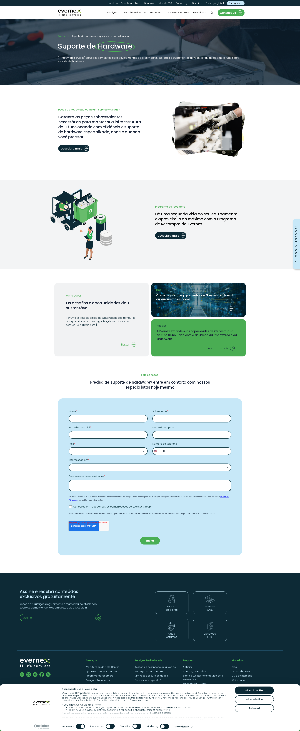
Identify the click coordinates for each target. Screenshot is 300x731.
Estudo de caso (241, 671)
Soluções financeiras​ (98, 680)
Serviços (112, 12)
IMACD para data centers (149, 671)
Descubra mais (217, 348)
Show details (182, 726)
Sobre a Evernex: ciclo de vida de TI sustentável (203, 677)
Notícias (187, 667)
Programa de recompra (100, 675)
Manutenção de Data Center (102, 667)
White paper (239, 680)
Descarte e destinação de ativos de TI (156, 667)
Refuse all (254, 708)
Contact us (228, 13)
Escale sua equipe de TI (148, 680)
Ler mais (221, 308)
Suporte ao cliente (131, 3)
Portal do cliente (133, 12)
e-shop (113, 3)
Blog (234, 667)
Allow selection (254, 699)
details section (162, 712)
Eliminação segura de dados (151, 675)
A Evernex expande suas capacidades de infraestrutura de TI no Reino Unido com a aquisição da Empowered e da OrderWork (197, 335)
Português (234, 3)
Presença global (214, 3)
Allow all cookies (254, 690)
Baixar (125, 344)
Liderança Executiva (194, 671)
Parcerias (155, 12)
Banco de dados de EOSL (158, 3)
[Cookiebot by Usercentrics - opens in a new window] (41, 726)
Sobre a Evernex (177, 12)
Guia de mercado (242, 675)
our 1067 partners (80, 693)
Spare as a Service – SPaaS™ (102, 671)
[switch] (110, 726)
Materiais (198, 12)
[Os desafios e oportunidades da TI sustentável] (101, 324)
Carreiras (197, 3)
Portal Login (182, 3)
